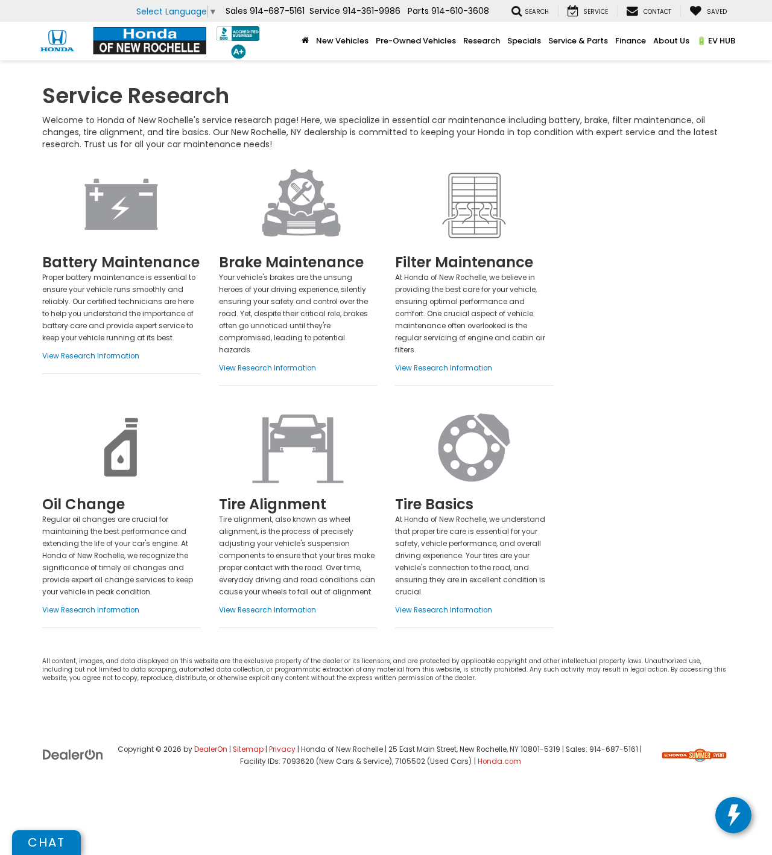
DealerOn (210, 749)
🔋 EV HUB (716, 40)
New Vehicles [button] (342, 40)
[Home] (305, 41)
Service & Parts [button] (578, 40)
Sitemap (248, 749)
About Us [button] (671, 40)
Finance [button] (630, 40)
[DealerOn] (73, 754)
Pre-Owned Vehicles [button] (416, 40)
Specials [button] (524, 40)
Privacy (282, 749)
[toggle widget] (733, 815)
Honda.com (499, 761)
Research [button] (481, 40)
